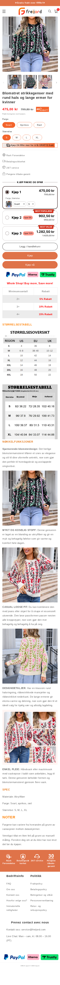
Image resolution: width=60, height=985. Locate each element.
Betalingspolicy (38, 889)
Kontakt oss (12, 895)
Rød (39, 125)
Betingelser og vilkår (41, 895)
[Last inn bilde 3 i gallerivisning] (45, 81)
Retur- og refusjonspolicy (38, 908)
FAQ (8, 883)
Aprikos (24, 125)
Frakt (4, 114)
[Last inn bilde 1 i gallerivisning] (14, 81)
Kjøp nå (30, 264)
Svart (9, 125)
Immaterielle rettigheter (13, 908)
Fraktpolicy (36, 883)
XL (37, 137)
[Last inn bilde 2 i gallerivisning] (30, 81)
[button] (30, 192)
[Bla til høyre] (56, 82)
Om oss (10, 889)
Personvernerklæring (41, 900)
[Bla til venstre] (3, 82)
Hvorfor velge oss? (16, 900)
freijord (37, 966)
